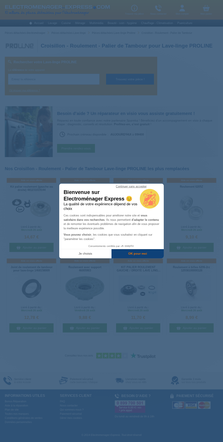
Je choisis (85, 253)
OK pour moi (137, 253)
